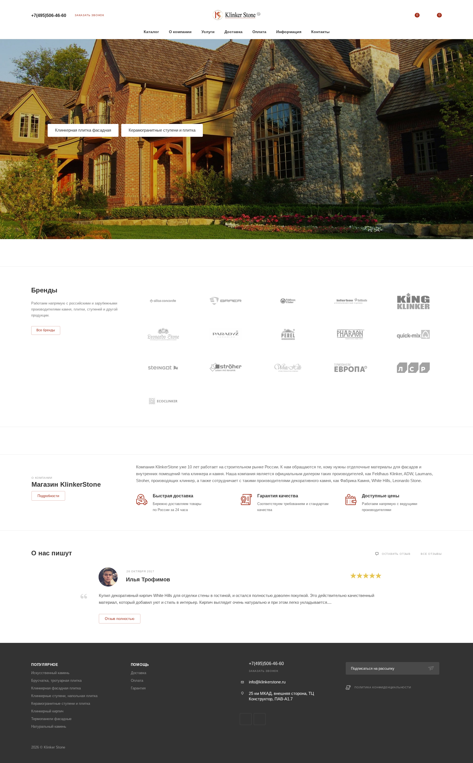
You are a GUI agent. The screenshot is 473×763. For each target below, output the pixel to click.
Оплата (137, 680)
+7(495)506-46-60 (48, 15)
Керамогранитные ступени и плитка (162, 130)
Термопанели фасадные (51, 719)
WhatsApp (260, 719)
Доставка (138, 673)
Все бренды (45, 330)
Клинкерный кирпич (47, 711)
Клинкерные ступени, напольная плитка (64, 696)
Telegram (246, 719)
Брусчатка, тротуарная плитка (56, 680)
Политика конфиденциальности (382, 687)
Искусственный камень (50, 673)
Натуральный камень (48, 726)
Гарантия (138, 688)
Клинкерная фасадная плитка (56, 688)
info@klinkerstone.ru (267, 682)
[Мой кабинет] (394, 16)
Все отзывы (431, 553)
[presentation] (31, 595)
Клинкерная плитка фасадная (83, 130)
